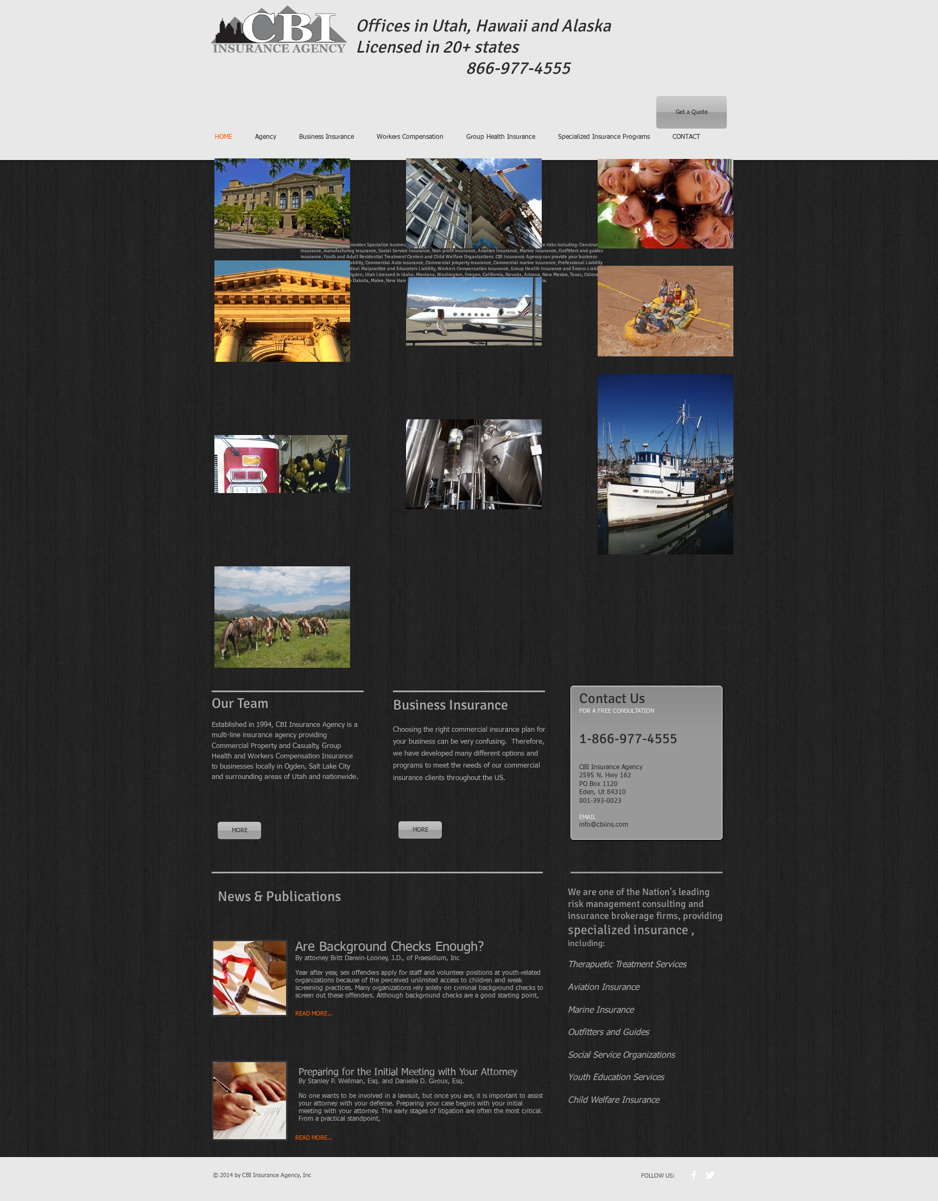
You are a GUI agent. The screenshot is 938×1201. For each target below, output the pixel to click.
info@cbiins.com (603, 825)
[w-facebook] (693, 1175)
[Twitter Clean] (710, 1175)
